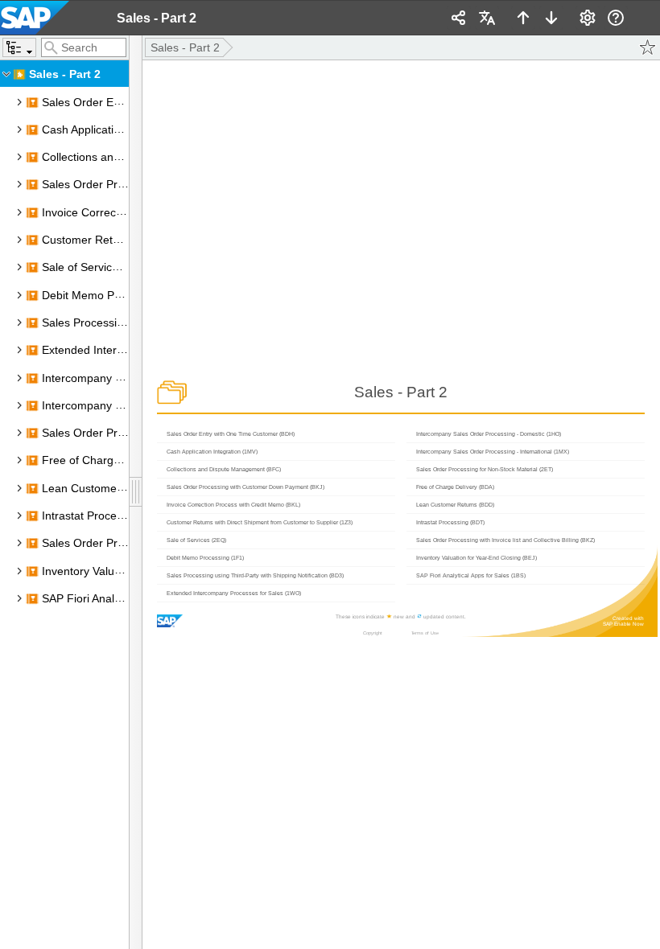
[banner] (330, 17)
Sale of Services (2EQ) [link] (100, 267)
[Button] (135, 492)
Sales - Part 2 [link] (65, 74)
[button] (19, 47)
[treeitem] (64, 74)
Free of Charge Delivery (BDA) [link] (120, 460)
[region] (64, 492)
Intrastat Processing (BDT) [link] (109, 515)
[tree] (64, 504)
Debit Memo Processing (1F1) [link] (118, 295)
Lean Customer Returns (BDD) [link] (120, 488)
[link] (48, 18)
